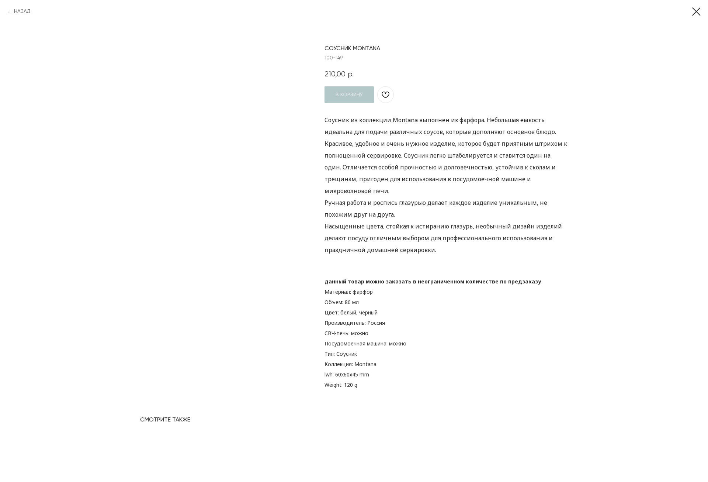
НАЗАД (22, 11)
